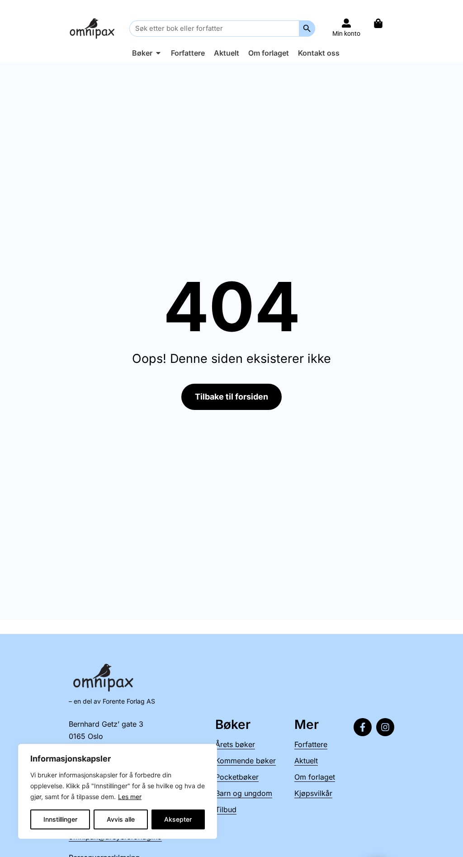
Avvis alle (121, 819)
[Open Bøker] (158, 53)
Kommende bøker (245, 760)
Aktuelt (306, 760)
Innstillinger (60, 819)
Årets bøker (235, 744)
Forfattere (310, 744)
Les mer (130, 796)
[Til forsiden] (93, 28)
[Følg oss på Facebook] (363, 727)
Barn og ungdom (243, 793)
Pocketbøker (237, 776)
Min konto (346, 33)
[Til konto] (346, 23)
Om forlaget (314, 776)
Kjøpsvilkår (313, 793)
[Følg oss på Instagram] (385, 727)
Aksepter (178, 819)
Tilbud (225, 809)
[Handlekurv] (382, 23)
